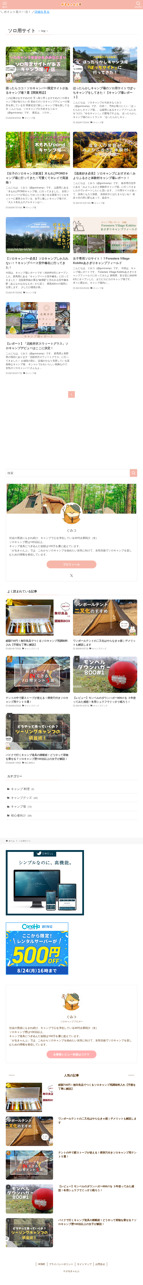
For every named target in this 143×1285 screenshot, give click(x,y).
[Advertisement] (71, 437)
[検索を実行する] (133, 473)
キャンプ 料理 (22, 789)
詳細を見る (42, 12)
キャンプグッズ (24, 797)
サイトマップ (84, 1264)
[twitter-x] (71, 575)
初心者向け (21, 815)
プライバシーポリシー (61, 1264)
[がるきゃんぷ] (71, 4)
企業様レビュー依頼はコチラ (71, 1054)
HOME (41, 1264)
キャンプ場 (21, 806)
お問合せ (100, 1264)
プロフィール (71, 564)
